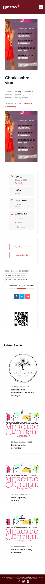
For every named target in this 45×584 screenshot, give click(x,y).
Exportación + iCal (22, 255)
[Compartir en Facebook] (16, 296)
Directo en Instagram (16, 280)
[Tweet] (22, 296)
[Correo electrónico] (27, 296)
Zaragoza (21, 227)
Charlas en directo (20, 271)
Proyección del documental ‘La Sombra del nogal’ (22, 392)
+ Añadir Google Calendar (22, 247)
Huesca (20, 218)
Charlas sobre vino (15, 275)
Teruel (19, 222)
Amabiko (27, 577)
